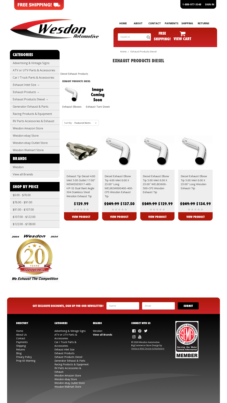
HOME (123, 23)
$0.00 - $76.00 (22, 195)
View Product (81, 217)
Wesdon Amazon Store (28, 128)
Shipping (21, 345)
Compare (80, 155)
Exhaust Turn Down (98, 106)
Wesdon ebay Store (26, 136)
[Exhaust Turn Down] (98, 94)
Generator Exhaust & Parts (30, 106)
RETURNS (203, 23)
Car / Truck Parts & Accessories (33, 77)
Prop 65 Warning (25, 360)
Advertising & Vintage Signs (31, 63)
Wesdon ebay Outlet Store (30, 143)
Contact (20, 338)
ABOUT (138, 23)
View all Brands (23, 174)
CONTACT (154, 23)
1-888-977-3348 (191, 4)
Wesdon (18, 167)
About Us (21, 334)
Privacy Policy (24, 357)
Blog (18, 353)
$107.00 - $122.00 (24, 217)
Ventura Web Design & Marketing (147, 348)
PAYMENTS (171, 23)
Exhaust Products (25, 92)
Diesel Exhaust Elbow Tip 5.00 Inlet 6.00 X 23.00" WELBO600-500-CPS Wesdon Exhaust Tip (156, 184)
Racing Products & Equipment (32, 114)
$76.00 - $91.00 (22, 202)
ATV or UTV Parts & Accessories (34, 70)
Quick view (81, 148)
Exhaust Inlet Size (25, 85)
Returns (20, 349)
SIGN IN (209, 4)
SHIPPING (187, 23)
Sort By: (68, 122)
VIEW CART (182, 38)
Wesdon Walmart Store (28, 150)
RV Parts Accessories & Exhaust (33, 121)
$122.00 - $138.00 (24, 224)
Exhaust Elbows (72, 106)
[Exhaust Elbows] (72, 94)
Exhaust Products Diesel (29, 99)
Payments (22, 342)
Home (123, 51)
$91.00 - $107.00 (23, 209)
